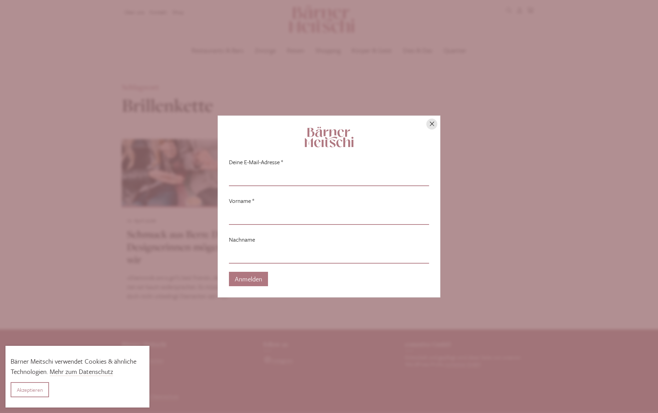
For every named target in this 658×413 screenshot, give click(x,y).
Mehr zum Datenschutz (81, 371)
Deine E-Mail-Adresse (256, 162)
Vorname (241, 201)
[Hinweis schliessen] (431, 124)
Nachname (242, 239)
